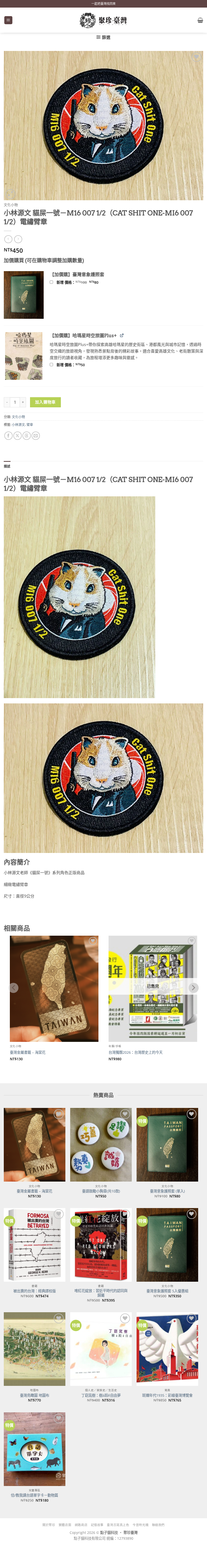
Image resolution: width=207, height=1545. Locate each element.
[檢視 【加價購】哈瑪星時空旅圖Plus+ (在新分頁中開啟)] (121, 335)
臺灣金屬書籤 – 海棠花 (27, 1052)
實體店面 (65, 1525)
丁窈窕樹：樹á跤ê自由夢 (101, 1395)
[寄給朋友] (36, 436)
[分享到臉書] (8, 436)
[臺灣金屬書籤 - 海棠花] (34, 1145)
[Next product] (8, 239)
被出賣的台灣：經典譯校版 (34, 1291)
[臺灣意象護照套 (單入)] (167, 1145)
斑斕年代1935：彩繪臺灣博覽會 (167, 1395)
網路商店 (81, 1525)
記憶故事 (97, 1525)
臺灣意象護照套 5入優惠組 (167, 1291)
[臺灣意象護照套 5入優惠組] (167, 1245)
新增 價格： (84, 282)
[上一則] (18, 239)
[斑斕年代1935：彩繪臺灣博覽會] (167, 1349)
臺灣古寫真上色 (118, 1525)
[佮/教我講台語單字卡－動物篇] (34, 1449)
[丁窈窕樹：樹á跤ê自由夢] (101, 1349)
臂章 (30, 424)
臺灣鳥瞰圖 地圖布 (34, 1395)
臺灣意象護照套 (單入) (167, 1191)
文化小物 (11, 204)
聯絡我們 (158, 1525)
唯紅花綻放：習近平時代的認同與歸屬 (100, 1293)
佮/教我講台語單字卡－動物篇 (34, 1495)
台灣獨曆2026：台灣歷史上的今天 (136, 1052)
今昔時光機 (140, 1525)
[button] (8, 20)
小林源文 (18, 424)
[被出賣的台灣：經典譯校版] (34, 1245)
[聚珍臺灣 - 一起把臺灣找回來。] (103, 20)
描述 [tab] (7, 466)
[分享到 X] (17, 436)
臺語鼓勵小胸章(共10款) (101, 1191)
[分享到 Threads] (26, 436)
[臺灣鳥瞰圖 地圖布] (34, 1349)
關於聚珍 (48, 1525)
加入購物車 (45, 402)
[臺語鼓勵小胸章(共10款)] (101, 1145)
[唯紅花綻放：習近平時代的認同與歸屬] (101, 1245)
